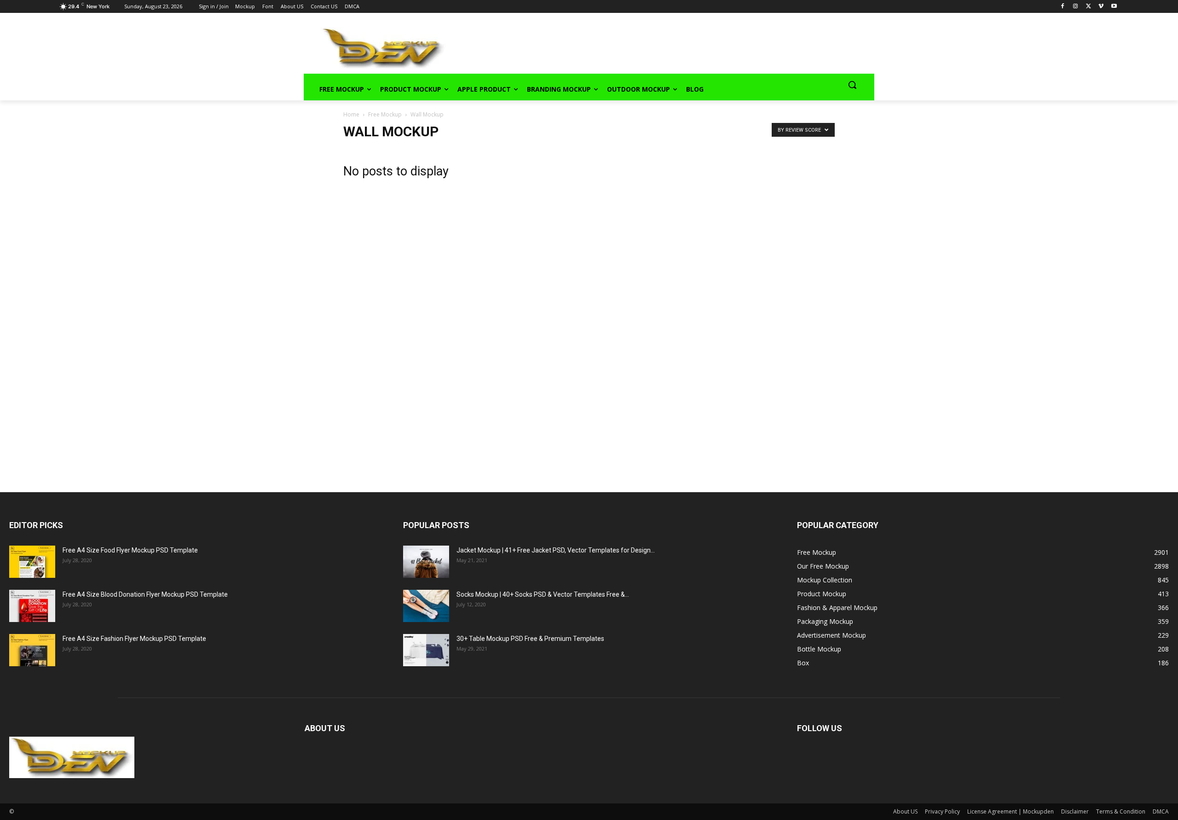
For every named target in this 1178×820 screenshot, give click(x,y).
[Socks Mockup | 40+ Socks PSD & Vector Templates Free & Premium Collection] (426, 606)
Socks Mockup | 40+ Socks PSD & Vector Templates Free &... (542, 594)
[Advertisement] (646, 46)
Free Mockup (385, 114)
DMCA (1161, 811)
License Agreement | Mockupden (1010, 811)
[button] (852, 85)
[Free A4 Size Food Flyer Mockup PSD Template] (32, 562)
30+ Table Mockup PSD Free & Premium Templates (530, 638)
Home (351, 114)
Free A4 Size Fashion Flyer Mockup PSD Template (134, 638)
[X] (1088, 6)
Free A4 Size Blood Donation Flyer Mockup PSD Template (145, 594)
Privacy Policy (942, 811)
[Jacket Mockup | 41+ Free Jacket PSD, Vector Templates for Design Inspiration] (426, 562)
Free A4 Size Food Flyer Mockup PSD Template (130, 550)
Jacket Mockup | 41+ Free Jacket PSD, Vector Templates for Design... (555, 550)
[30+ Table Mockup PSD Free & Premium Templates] (426, 650)
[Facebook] (1062, 6)
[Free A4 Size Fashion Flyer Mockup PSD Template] (32, 650)
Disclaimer (1075, 811)
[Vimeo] (1101, 6)
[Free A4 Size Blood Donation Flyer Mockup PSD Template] (32, 606)
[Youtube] (1114, 6)
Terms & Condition (1120, 811)
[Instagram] (1075, 6)
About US (905, 811)
